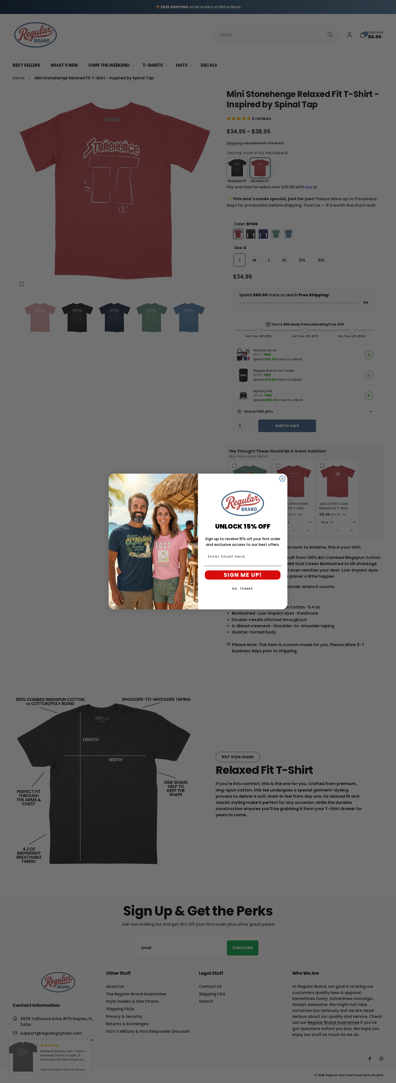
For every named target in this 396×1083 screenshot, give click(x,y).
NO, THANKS (242, 589)
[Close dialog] (282, 478)
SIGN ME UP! (243, 575)
